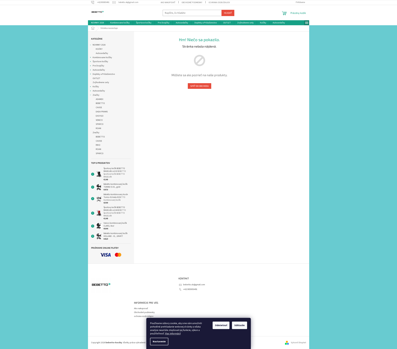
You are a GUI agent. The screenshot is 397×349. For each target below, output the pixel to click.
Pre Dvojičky (98, 65)
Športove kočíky (100, 61)
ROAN (98, 128)
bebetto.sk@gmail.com (194, 284)
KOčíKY (99, 49)
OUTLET (96, 78)
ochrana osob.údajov (219, 2)
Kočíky (96, 86)
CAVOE (99, 107)
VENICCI (99, 120)
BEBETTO (100, 103)
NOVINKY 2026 (99, 44)
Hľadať (228, 13)
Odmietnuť (221, 325)
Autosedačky (102, 53)
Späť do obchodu (199, 86)
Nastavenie (159, 341)
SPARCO (99, 124)
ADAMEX (99, 99)
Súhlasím (239, 325)
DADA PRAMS (102, 111)
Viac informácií (173, 333)
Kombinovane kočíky (102, 57)
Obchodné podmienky (192, 2)
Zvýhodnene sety (101, 82)
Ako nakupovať (168, 2)
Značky (96, 95)
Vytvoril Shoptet (298, 342)
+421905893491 (190, 289)
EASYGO (99, 115)
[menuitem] (97, 22)
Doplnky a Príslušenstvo (104, 74)
